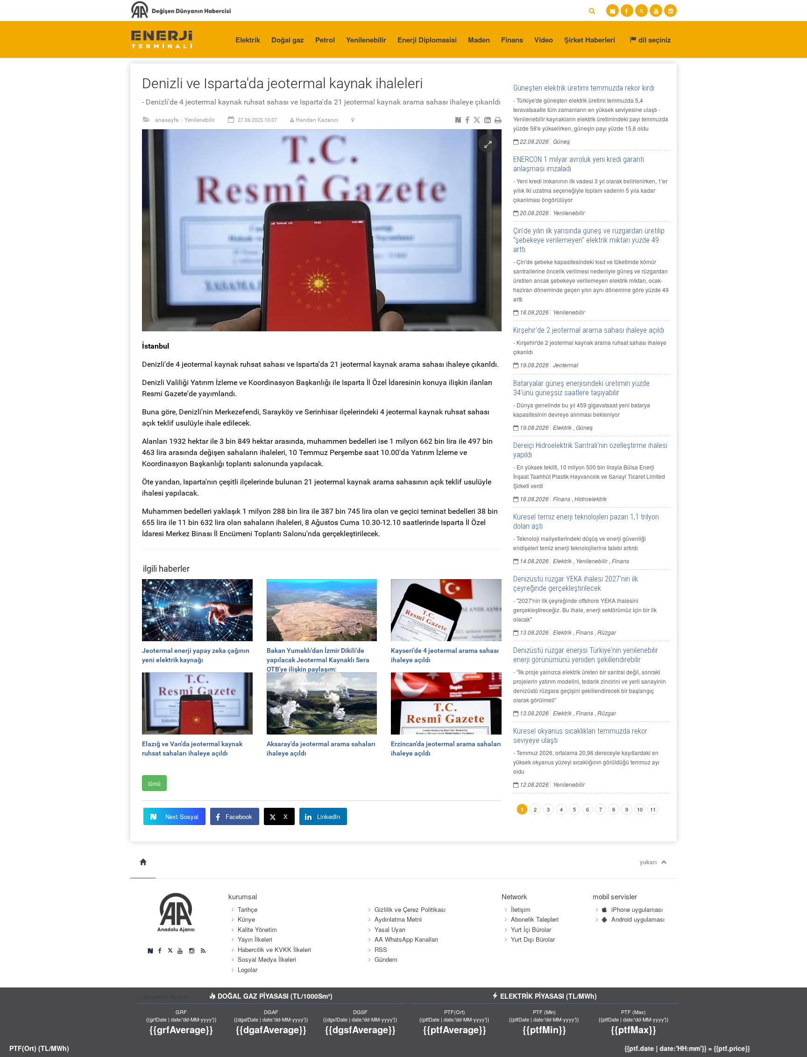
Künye (246, 919)
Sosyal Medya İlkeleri (267, 959)
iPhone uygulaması (637, 909)
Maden (479, 40)
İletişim (521, 909)
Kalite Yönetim (257, 929)
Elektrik (247, 40)
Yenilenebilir (366, 40)
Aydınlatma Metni (398, 919)
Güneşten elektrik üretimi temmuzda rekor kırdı (583, 88)
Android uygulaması (638, 919)
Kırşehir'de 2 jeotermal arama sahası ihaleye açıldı (588, 330)
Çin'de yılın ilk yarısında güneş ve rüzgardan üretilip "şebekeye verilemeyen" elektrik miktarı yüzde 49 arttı (589, 240)
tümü (154, 783)
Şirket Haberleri (589, 40)
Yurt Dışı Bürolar (533, 939)
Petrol (325, 40)
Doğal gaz (287, 40)
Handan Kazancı (317, 120)
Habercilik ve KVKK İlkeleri (274, 949)
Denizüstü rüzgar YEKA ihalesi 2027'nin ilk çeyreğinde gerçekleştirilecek (575, 583)
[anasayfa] (143, 862)
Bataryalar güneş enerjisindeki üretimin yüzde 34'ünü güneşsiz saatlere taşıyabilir (581, 388)
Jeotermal (565, 365)
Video (543, 40)
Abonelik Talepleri (535, 919)
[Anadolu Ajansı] (161, 39)
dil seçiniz (654, 40)
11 (653, 809)
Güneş (561, 141)
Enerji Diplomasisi (427, 40)
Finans (512, 40)
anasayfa (167, 120)
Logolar (247, 969)
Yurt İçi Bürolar (531, 929)
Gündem (386, 959)
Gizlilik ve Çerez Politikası (410, 909)
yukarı (648, 862)
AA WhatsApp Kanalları (406, 939)
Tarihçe (247, 909)
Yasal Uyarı (390, 929)
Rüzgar (606, 632)
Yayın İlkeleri (255, 939)
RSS (381, 949)
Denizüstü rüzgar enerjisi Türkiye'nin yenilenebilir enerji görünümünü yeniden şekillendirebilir (585, 655)
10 (640, 809)
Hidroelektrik (590, 499)
